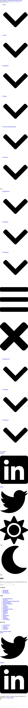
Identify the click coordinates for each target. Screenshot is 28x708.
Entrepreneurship (7, 602)
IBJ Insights (5, 591)
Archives (5, 626)
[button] (15, 220)
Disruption (5, 599)
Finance (4, 605)
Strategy (5, 616)
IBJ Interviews (6, 592)
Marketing (5, 611)
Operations (5, 612)
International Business (8, 609)
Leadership (5, 610)
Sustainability (6, 615)
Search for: (2, 2)
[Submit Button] (18, 2)
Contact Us (5, 629)
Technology (5, 618)
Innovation (5, 607)
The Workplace (6, 619)
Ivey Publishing (6, 625)
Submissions (6, 627)
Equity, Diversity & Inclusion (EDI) (11, 601)
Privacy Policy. (10, 697)
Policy (4, 614)
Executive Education (7, 603)
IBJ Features (6, 590)
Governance (5, 606)
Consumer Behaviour (8, 598)
